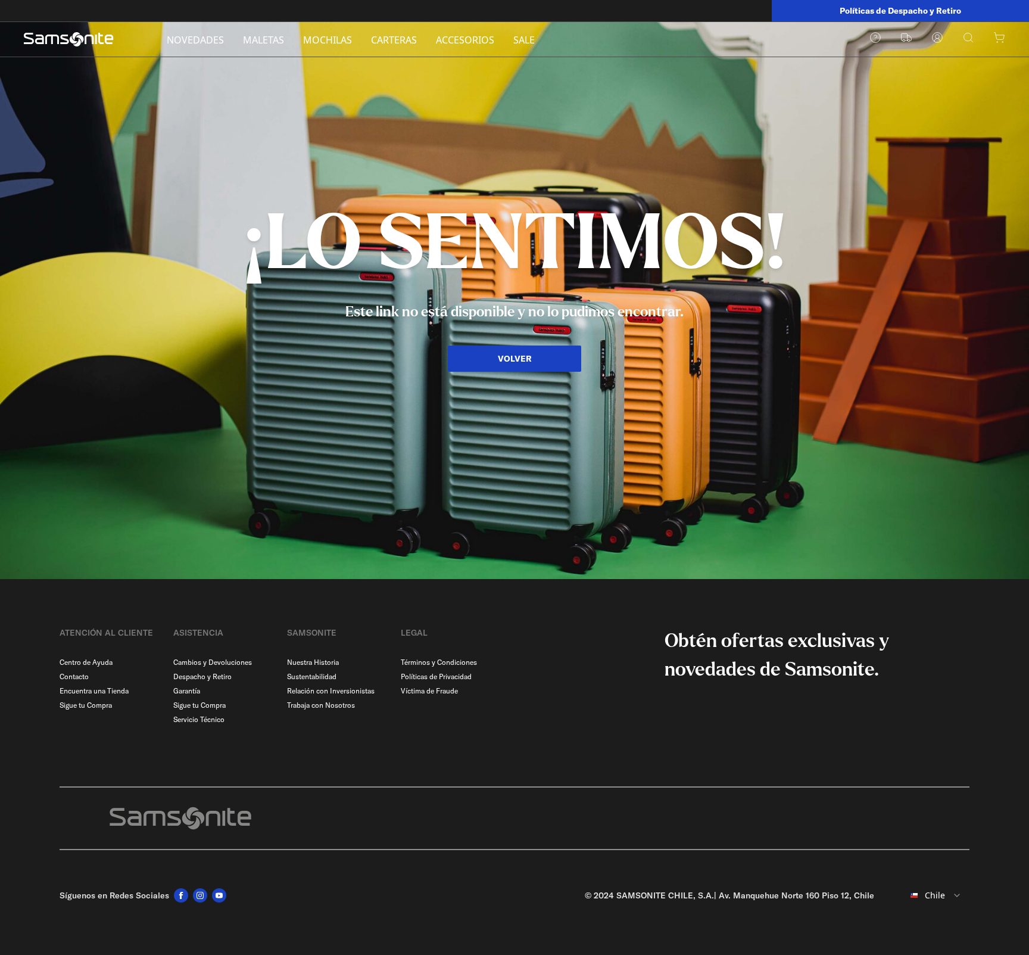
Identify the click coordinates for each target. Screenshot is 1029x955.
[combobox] (926, 895)
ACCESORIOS (465, 39)
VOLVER (515, 358)
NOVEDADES (195, 39)
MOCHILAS (327, 39)
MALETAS (263, 39)
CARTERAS (394, 39)
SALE (524, 39)
